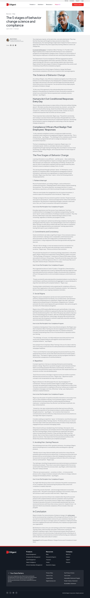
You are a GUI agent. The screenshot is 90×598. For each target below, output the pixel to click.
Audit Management (31, 559)
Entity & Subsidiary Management (34, 565)
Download (36, 540)
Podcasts (48, 559)
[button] (33, 4)
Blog (47, 554)
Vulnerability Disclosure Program (72, 578)
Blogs (14, 13)
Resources (8, 13)
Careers (68, 557)
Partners (68, 562)
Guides (48, 562)
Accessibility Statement (70, 583)
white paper (71, 515)
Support (77, 0)
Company (72, 0)
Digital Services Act (51, 581)
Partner (66, 0)
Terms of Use (49, 575)
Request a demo (78, 4)
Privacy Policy (49, 573)
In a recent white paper (39, 50)
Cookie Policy (49, 578)
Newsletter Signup (50, 565)
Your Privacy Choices (69, 573)
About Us (68, 554)
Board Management (31, 554)
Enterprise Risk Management (33, 557)
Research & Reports (51, 557)
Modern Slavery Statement (71, 581)
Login (82, 0)
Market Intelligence (31, 562)
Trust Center (67, 575)
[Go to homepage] (11, 552)
